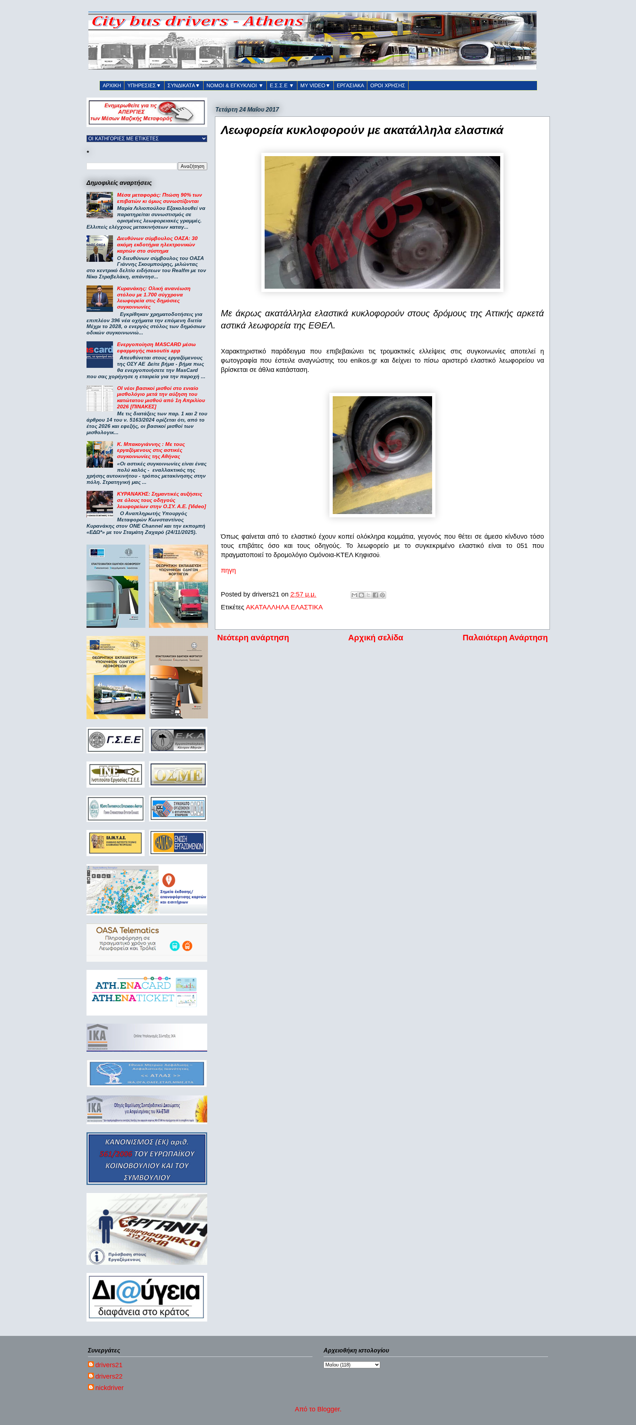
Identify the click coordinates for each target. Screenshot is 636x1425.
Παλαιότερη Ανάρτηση (505, 637)
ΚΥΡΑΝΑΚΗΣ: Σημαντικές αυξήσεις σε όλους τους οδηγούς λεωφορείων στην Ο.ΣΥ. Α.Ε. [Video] (161, 500)
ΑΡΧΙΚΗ (112, 85)
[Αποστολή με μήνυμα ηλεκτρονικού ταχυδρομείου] (354, 595)
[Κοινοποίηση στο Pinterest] (382, 595)
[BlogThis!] (361, 595)
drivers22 (109, 1376)
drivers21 (109, 1365)
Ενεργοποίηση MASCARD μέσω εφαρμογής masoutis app (156, 347)
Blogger (328, 1409)
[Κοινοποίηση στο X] (368, 595)
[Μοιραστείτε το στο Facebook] (375, 595)
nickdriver (109, 1387)
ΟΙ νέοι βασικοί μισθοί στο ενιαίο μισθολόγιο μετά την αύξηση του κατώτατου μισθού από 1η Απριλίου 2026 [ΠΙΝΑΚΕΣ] (161, 397)
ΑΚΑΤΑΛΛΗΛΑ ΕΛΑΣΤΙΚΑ (284, 607)
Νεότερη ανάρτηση (253, 637)
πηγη (228, 570)
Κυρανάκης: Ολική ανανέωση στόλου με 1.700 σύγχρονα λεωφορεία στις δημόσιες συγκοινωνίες (154, 297)
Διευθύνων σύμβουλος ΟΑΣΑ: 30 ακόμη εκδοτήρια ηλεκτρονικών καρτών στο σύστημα (157, 244)
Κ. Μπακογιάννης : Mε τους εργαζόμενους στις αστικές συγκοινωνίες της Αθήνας (151, 450)
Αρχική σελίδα (375, 637)
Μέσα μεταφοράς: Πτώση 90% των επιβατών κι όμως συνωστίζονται (159, 198)
